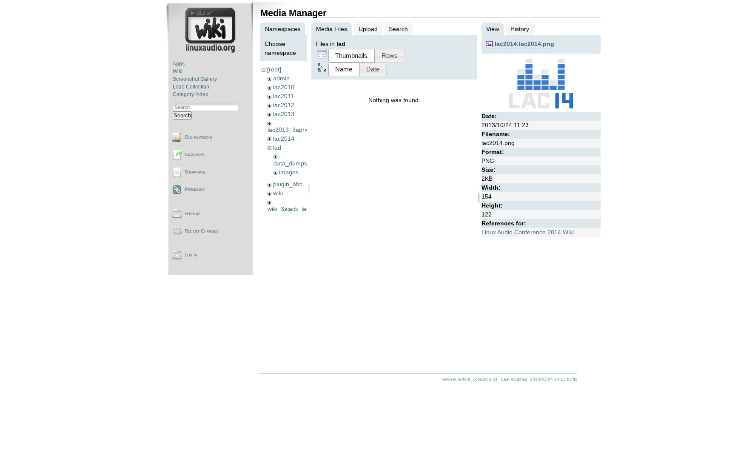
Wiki (177, 71)
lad (277, 147)
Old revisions (198, 136)
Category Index (190, 94)
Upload (368, 29)
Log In (191, 254)
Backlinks (194, 154)
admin (281, 78)
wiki (278, 193)
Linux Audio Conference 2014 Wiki (527, 232)
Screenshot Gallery (195, 79)
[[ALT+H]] (211, 51)
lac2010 (283, 87)
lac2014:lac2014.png (524, 43)
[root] (274, 69)
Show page (195, 171)
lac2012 (283, 105)
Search (182, 115)
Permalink (195, 189)
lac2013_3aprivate (292, 129)
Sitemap (192, 213)
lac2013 (283, 114)
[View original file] (541, 107)
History (519, 29)
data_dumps (290, 163)
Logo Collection (191, 87)
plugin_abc (287, 184)
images (289, 172)
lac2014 (283, 138)
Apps (179, 64)
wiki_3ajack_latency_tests (302, 208)
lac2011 (283, 96)
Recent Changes (201, 230)
